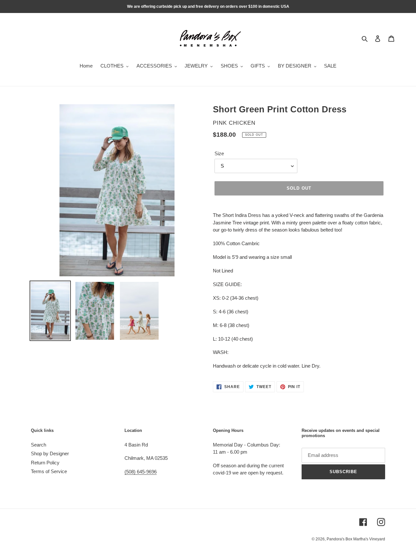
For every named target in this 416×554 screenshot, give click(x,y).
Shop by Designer (50, 453)
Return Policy (45, 462)
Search (38, 444)
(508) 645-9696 (140, 471)
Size (219, 153)
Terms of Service (49, 471)
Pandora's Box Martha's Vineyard (356, 539)
